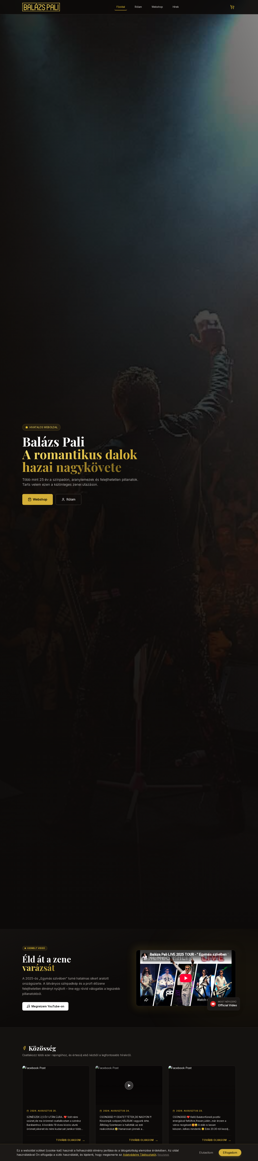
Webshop (157, 6)
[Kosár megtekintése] (232, 7)
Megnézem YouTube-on (47, 1006)
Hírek (176, 6)
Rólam (138, 6)
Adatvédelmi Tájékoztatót (139, 1154)
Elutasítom (206, 1152)
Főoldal (121, 6)
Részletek (163, 1154)
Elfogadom (230, 1152)
